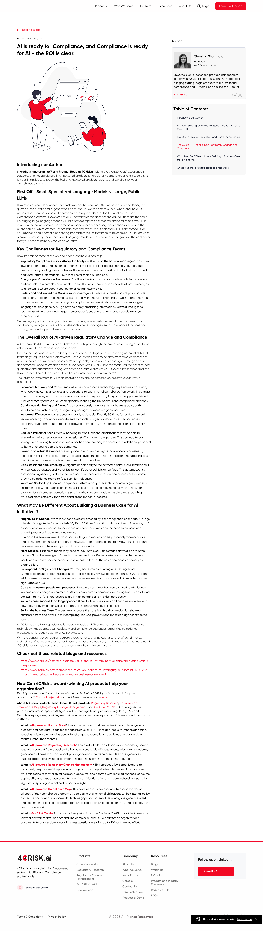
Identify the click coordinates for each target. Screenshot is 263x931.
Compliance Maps (29, 707)
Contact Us (129, 886)
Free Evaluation (230, 6)
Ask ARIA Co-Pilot (105, 707)
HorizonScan (84, 890)
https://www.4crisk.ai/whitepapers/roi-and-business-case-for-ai (63, 674)
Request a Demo (133, 897)
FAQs (154, 895)
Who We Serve (132, 869)
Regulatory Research (104, 703)
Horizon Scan (128, 703)
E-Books (156, 875)
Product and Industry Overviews (164, 882)
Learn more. (244, 919)
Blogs (154, 864)
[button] (101, 6)
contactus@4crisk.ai (37, 887)
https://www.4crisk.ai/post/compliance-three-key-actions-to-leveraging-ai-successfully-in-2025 (84, 670)
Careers (127, 881)
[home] (32, 6)
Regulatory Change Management (64, 707)
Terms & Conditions (30, 916)
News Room (130, 875)
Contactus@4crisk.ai (49, 697)
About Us (128, 864)
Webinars (157, 869)
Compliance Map (87, 864)
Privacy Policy (57, 916)
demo (104, 697)
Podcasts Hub (160, 890)
